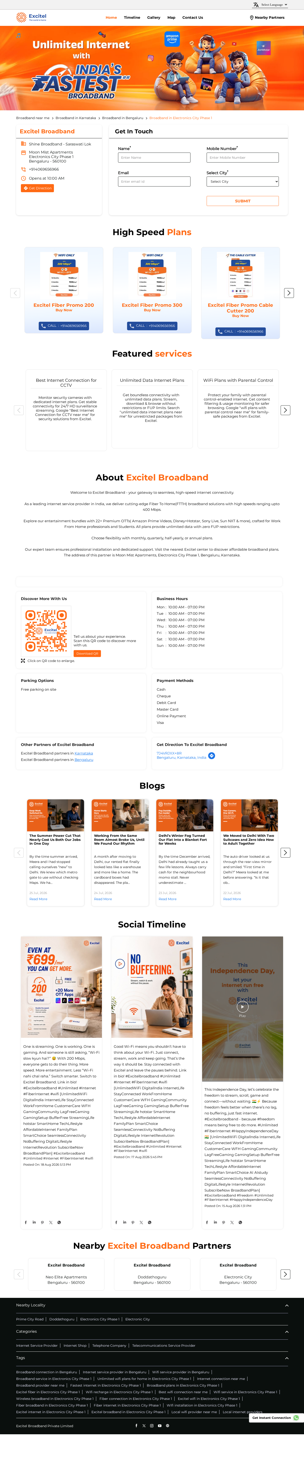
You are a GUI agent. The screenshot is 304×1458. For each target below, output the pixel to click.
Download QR (87, 653)
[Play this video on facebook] (243, 1009)
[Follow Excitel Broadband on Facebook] (136, 1425)
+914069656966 (44, 169)
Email (123, 173)
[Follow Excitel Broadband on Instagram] (152, 1425)
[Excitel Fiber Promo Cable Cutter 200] (240, 293)
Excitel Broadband (66, 1265)
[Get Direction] (211, 758)
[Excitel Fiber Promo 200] (64, 290)
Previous (15, 293)
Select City (217, 172)
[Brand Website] (167, 1425)
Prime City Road (29, 1319)
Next (289, 293)
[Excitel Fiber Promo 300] (152, 290)
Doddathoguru (61, 1319)
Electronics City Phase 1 (99, 1319)
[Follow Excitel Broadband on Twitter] (144, 1425)
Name (124, 148)
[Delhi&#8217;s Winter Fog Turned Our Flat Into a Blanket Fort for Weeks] (184, 815)
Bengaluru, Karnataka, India (181, 757)
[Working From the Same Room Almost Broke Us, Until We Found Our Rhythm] (120, 815)
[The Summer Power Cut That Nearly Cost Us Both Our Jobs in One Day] (55, 815)
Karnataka (84, 753)
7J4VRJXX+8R (169, 753)
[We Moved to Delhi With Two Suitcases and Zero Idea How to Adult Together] (249, 815)
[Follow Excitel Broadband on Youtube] (159, 1425)
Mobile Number (222, 148)
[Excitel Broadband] (31, 18)
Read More (38, 899)
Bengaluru (84, 759)
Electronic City (137, 1319)
